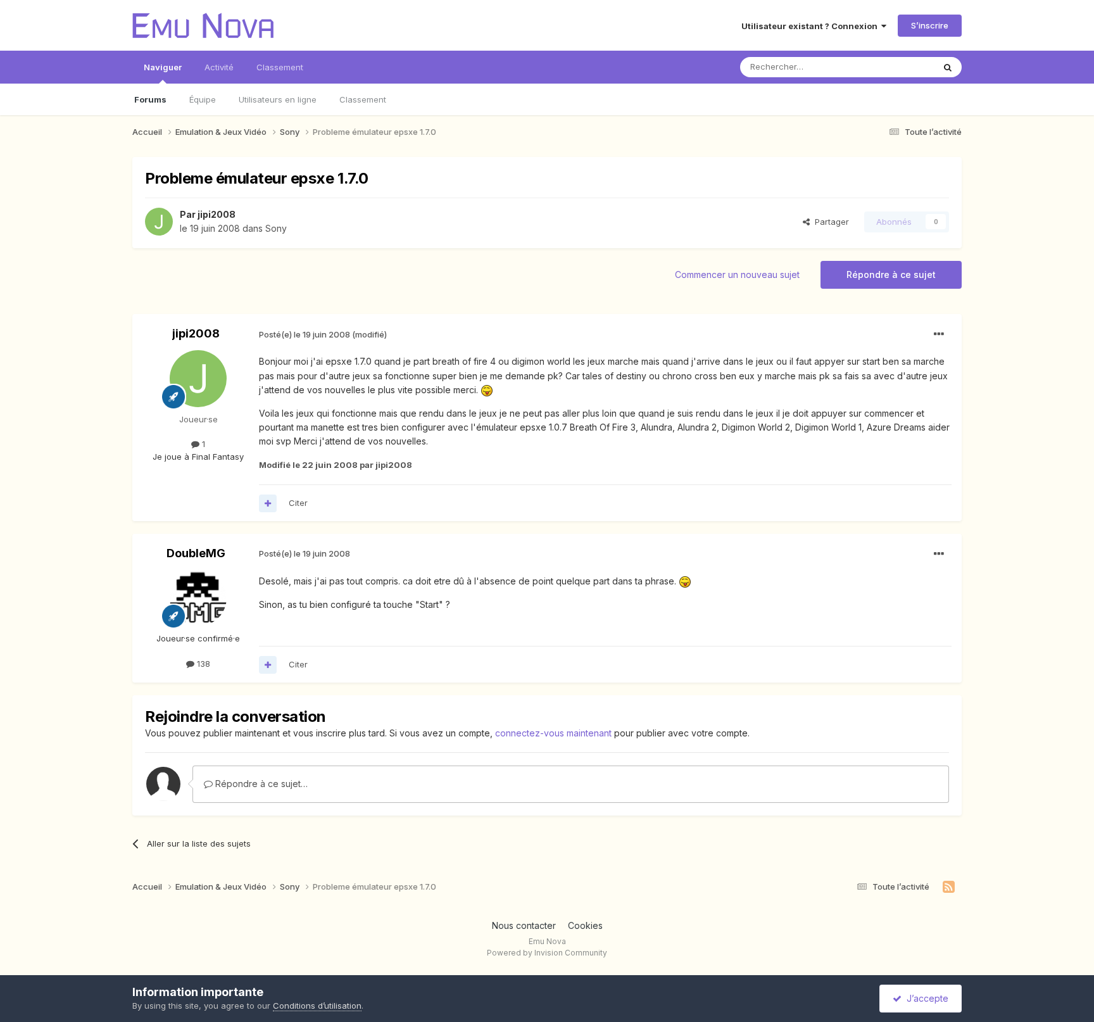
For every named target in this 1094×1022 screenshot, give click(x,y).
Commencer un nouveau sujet (737, 274)
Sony (276, 228)
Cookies (585, 925)
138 (202, 664)
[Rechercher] (948, 67)
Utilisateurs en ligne (278, 99)
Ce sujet (901, 67)
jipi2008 (217, 214)
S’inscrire (929, 25)
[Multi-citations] (268, 503)
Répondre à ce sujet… (260, 783)
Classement (362, 99)
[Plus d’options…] (939, 334)
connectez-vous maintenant (553, 733)
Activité (219, 67)
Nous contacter (524, 925)
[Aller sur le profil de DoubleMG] (198, 597)
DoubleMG (196, 553)
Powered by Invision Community (547, 952)
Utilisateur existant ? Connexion (811, 26)
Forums (150, 99)
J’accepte (925, 998)
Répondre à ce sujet (891, 274)
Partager (829, 222)
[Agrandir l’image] (487, 389)
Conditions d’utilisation (317, 1005)
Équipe (202, 99)
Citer (298, 503)
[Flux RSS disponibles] (949, 887)
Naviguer (163, 67)
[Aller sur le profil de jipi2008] (159, 222)
